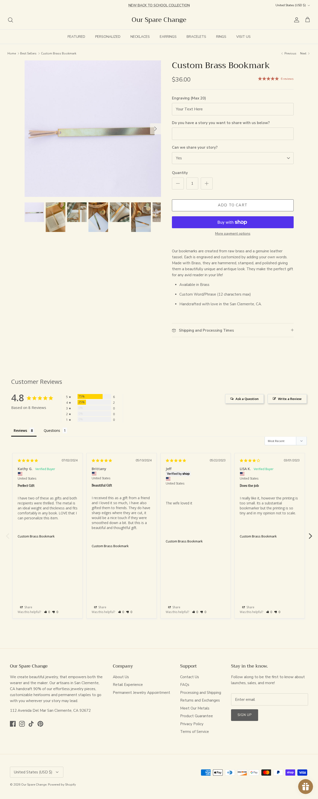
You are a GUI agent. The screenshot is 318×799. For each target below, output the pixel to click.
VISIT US (243, 36)
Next (310, 533)
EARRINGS (168, 36)
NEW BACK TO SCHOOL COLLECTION (159, 5)
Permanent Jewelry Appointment (141, 692)
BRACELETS (196, 36)
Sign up (245, 715)
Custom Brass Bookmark (58, 53)
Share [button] (28, 607)
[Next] (155, 128)
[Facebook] (13, 724)
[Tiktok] (31, 724)
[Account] (296, 20)
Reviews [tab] (20, 430)
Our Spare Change (33, 785)
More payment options (232, 234)
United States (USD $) (291, 5)
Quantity (180, 172)
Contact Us (189, 676)
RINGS (221, 36)
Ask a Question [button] (247, 399)
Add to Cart (232, 205)
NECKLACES (140, 36)
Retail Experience (128, 684)
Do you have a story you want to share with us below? (221, 122)
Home (11, 53)
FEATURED (76, 36)
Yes (179, 158)
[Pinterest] (40, 724)
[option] (93, 128)
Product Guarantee (196, 715)
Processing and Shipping (200, 692)
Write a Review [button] (290, 399)
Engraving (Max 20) (189, 98)
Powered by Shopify (62, 785)
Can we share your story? (195, 147)
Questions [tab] (52, 430)
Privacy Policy (191, 723)
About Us (121, 676)
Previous (7, 533)
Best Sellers (28, 53)
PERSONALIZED (107, 36)
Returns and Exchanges (200, 700)
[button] (47, 612)
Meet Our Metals (194, 708)
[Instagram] (22, 724)
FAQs (184, 684)
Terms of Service (194, 731)
